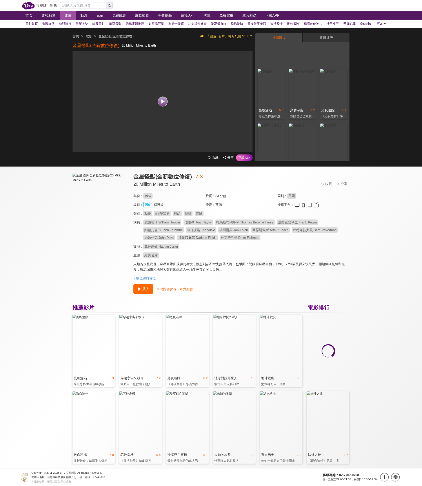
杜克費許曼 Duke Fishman (240, 237)
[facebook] (384, 477)
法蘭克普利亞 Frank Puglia (297, 222)
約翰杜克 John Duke (159, 237)
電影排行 (326, 38)
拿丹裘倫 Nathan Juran (161, 246)
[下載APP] (244, 157)
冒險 (199, 213)
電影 (88, 36)
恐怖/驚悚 (162, 213)
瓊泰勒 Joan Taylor (198, 222)
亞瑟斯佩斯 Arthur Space (270, 230)
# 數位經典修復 (144, 278)
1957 (147, 196)
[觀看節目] (162, 102)
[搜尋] (109, 5)
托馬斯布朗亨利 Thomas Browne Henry (245, 222)
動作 (147, 213)
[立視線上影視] (39, 5)
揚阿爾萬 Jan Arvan (233, 230)
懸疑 (188, 213)
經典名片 (151, 255)
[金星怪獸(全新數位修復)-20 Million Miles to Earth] (100, 212)
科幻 (177, 213)
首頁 (76, 36)
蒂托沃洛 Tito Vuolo (201, 230)
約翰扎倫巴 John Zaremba (163, 230)
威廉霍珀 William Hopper (162, 222)
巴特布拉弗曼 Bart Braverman (315, 230)
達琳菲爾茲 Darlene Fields (197, 237)
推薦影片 (279, 38)
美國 (291, 196)
